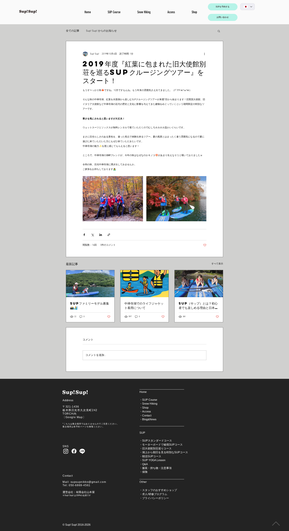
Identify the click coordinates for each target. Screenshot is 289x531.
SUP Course (149, 399)
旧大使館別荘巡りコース (157, 448)
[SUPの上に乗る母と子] (90, 283)
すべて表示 (217, 263)
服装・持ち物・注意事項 (157, 468)
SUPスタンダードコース (157, 440)
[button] (218, 31)
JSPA (78, 495)
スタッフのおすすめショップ (159, 490)
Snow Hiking (149, 403)
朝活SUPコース (151, 456)
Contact (146, 415)
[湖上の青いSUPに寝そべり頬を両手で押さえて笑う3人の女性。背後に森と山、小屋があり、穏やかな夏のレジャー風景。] (199, 283)
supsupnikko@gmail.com (88, 481)
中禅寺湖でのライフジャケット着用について (144, 305)
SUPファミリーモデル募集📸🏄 (89, 305)
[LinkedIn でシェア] (100, 234)
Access (146, 411)
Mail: (67, 481)
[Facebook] (74, 451)
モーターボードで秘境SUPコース (162, 444)
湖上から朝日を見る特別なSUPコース (165, 452)
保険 (145, 471)
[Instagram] (66, 451)
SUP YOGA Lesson (153, 460)
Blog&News (149, 419)
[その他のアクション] (204, 54)
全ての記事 (72, 31)
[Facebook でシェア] (84, 234)
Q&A (145, 464)
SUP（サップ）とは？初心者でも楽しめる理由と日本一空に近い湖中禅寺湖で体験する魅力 (198, 305)
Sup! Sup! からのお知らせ (101, 31)
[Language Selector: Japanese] (247, 6)
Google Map (74, 417)
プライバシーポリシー (155, 498)
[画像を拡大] (113, 198)
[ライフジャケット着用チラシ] (144, 283)
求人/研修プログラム (154, 494)
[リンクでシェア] (108, 234)
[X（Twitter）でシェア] (92, 234)
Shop (145, 407)
